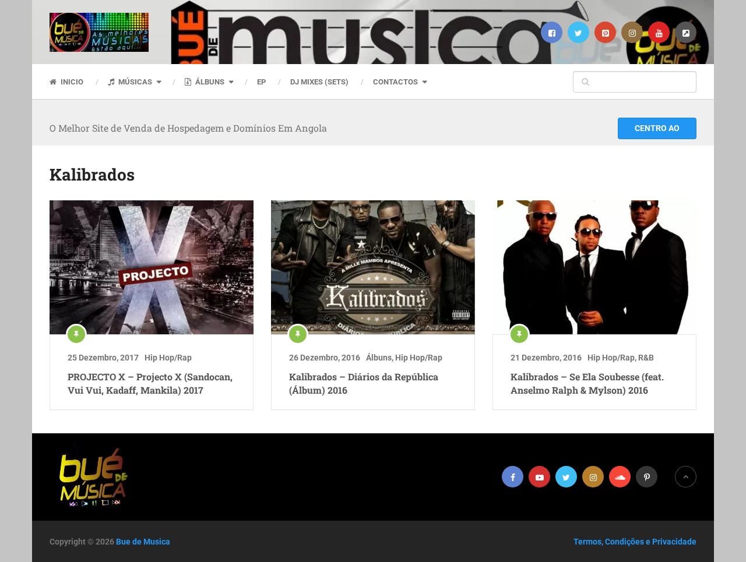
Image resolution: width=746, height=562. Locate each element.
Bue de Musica (143, 541)
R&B (646, 357)
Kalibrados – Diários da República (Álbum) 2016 (363, 382)
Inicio (71, 81)
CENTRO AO (657, 128)
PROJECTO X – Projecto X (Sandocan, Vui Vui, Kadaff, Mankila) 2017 (150, 382)
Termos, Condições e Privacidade (634, 541)
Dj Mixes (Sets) (319, 81)
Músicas (134, 81)
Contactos (395, 81)
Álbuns (208, 81)
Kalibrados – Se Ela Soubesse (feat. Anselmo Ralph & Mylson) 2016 (587, 382)
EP (261, 81)
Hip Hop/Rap (168, 357)
